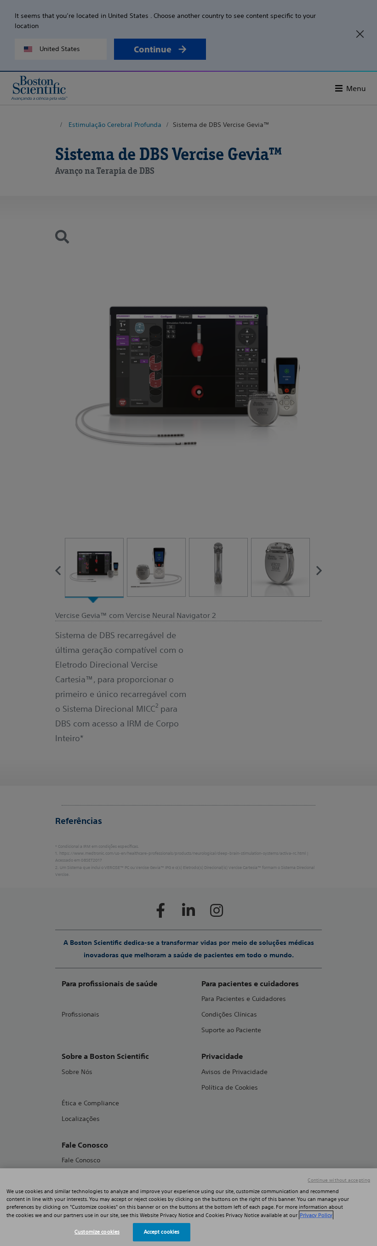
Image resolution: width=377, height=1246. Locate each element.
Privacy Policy (316, 1215)
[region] (188, 1207)
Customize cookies (97, 1231)
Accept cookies (162, 1231)
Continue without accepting (339, 1180)
